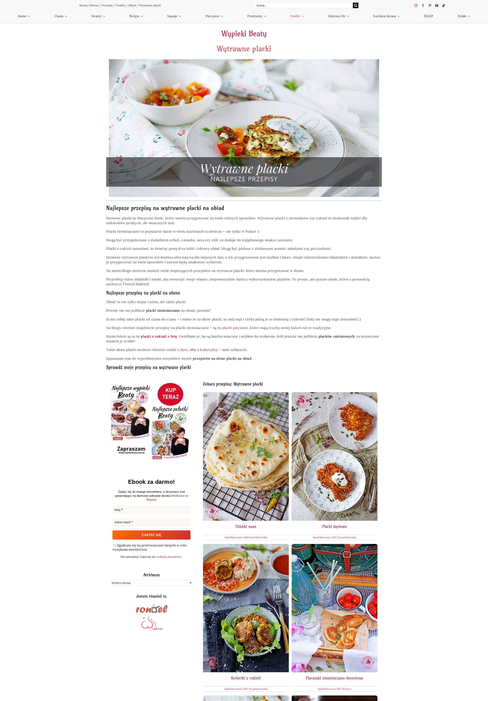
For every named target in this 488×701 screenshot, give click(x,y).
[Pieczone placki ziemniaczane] (334, 698)
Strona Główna (89, 5)
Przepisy (107, 5)
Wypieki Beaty (244, 33)
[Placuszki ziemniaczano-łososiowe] (334, 546)
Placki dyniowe (334, 526)
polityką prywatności (169, 556)
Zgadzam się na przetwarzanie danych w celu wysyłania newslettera (149, 547)
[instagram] (415, 5)
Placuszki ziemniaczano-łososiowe (334, 678)
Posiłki (120, 5)
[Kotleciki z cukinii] (246, 546)
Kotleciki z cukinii (246, 678)
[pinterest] (429, 5)
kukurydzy (209, 349)
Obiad (132, 5)
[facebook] (423, 5)
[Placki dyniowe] (334, 394)
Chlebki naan (245, 526)
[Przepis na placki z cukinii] (246, 698)
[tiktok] (443, 5)
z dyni (182, 349)
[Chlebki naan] (246, 394)
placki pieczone (235, 328)
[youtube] (436, 5)
